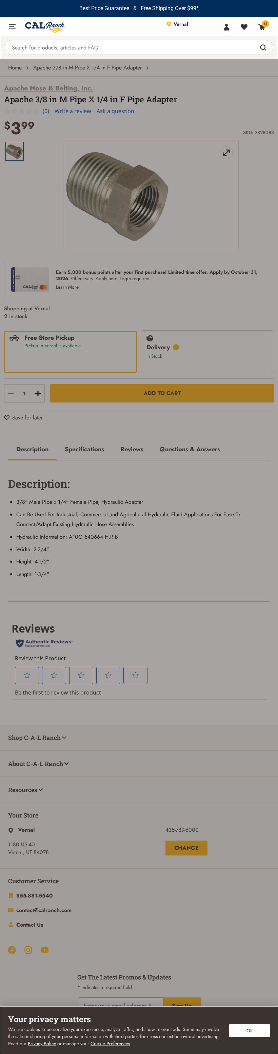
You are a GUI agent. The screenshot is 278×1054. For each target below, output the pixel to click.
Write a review (73, 111)
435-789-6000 (182, 830)
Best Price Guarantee (104, 8)
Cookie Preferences (110, 1043)
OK (249, 1030)
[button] (12, 26)
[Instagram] (28, 950)
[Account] (226, 27)
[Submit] (264, 47)
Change (186, 848)
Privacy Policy (42, 1043)
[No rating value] (23, 111)
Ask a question (115, 111)
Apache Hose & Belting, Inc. (48, 88)
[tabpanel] (139, 525)
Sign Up (182, 1006)
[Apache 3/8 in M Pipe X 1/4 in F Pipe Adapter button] (14, 151)
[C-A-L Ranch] (91, 26)
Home (15, 67)
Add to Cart (162, 393)
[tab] (32, 449)
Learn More (67, 287)
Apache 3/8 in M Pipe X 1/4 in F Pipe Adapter (87, 67)
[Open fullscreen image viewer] (117, 195)
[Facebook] (12, 950)
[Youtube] (44, 950)
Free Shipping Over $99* (170, 8)
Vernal (42, 308)
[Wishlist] (244, 27)
